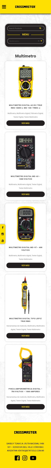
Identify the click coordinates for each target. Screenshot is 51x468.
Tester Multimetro (31, 117)
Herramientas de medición (17, 326)
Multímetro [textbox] (24, 41)
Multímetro (12, 113)
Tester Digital (18, 117)
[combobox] (25, 41)
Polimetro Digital (37, 113)
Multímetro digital (23, 113)
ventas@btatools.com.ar (31, 451)
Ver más (25, 123)
